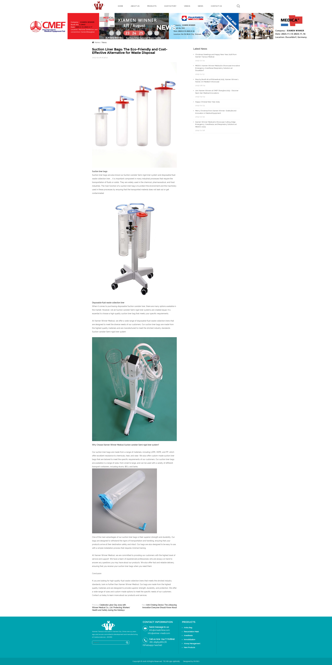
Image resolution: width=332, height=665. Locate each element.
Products (151, 6)
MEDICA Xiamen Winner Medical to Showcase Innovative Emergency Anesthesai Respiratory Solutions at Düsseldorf (217, 68)
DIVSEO (196, 661)
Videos (187, 6)
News (200, 6)
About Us (135, 6)
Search (127, 643)
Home (120, 6)
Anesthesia (188, 635)
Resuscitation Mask (191, 632)
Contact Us (216, 6)
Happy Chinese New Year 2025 (207, 102)
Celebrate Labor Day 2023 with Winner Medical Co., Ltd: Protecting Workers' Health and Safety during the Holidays (111, 607)
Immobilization (189, 639)
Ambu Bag (188, 628)
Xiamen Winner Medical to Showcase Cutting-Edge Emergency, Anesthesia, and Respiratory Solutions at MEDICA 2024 (216, 124)
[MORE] (109, 637)
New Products (189, 647)
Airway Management (192, 643)
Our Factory (170, 6)
